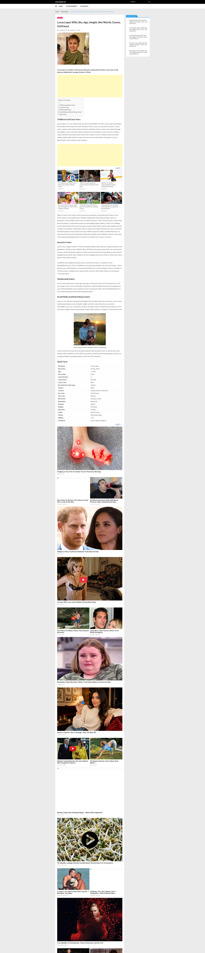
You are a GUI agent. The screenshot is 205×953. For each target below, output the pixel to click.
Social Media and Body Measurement (70, 112)
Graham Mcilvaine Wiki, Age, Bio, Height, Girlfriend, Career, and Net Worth (138, 37)
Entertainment (71, 6)
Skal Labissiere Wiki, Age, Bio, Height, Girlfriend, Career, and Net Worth (138, 21)
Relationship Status (65, 110)
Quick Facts (62, 114)
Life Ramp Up (60, 2)
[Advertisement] (89, 86)
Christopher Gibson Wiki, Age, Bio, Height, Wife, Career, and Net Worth (138, 29)
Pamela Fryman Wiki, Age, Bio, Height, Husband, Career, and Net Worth (138, 44)
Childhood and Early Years (67, 105)
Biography (84, 6)
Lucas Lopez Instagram (98, 420)
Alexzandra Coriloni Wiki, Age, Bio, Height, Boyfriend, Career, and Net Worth (138, 52)
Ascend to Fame (64, 107)
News (61, 6)
